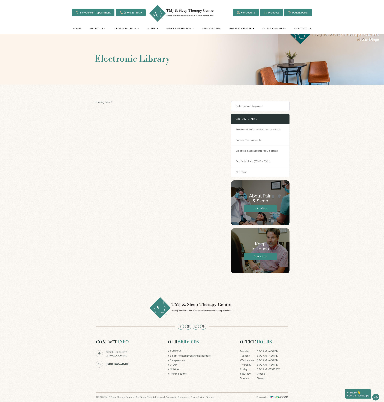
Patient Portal (300, 12)
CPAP (173, 364)
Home (77, 28)
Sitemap (210, 397)
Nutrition (241, 172)
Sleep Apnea (177, 360)
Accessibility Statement (177, 397)
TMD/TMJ (176, 351)
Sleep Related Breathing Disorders (257, 150)
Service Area (211, 28)
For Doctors (248, 12)
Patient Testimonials (248, 140)
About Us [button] (96, 28)
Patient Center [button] (240, 28)
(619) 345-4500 (133, 12)
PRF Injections (178, 373)
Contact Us (302, 28)
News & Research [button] (178, 28)
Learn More (260, 208)
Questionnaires (274, 28)
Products (273, 12)
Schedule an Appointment (95, 12)
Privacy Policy (197, 397)
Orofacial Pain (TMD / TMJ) (253, 161)
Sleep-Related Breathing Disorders (190, 355)
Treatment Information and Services (258, 129)
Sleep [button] (151, 28)
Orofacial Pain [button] (125, 28)
